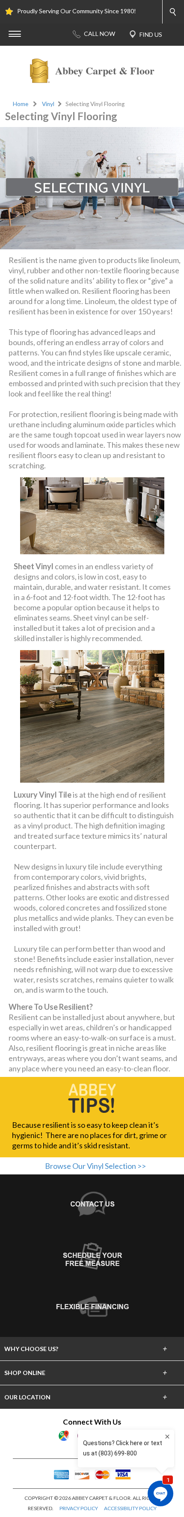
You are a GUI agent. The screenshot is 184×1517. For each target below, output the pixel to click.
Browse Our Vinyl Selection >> (95, 1166)
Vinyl (48, 104)
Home (20, 104)
